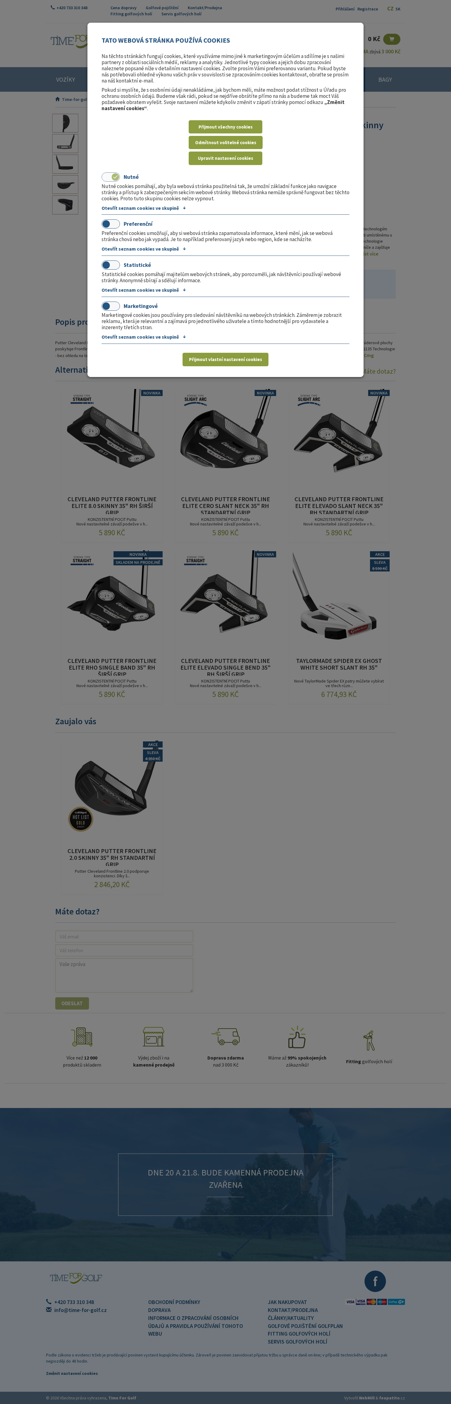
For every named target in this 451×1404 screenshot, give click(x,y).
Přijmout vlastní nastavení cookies (225, 359)
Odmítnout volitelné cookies (225, 142)
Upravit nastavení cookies (225, 158)
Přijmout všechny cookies (225, 127)
